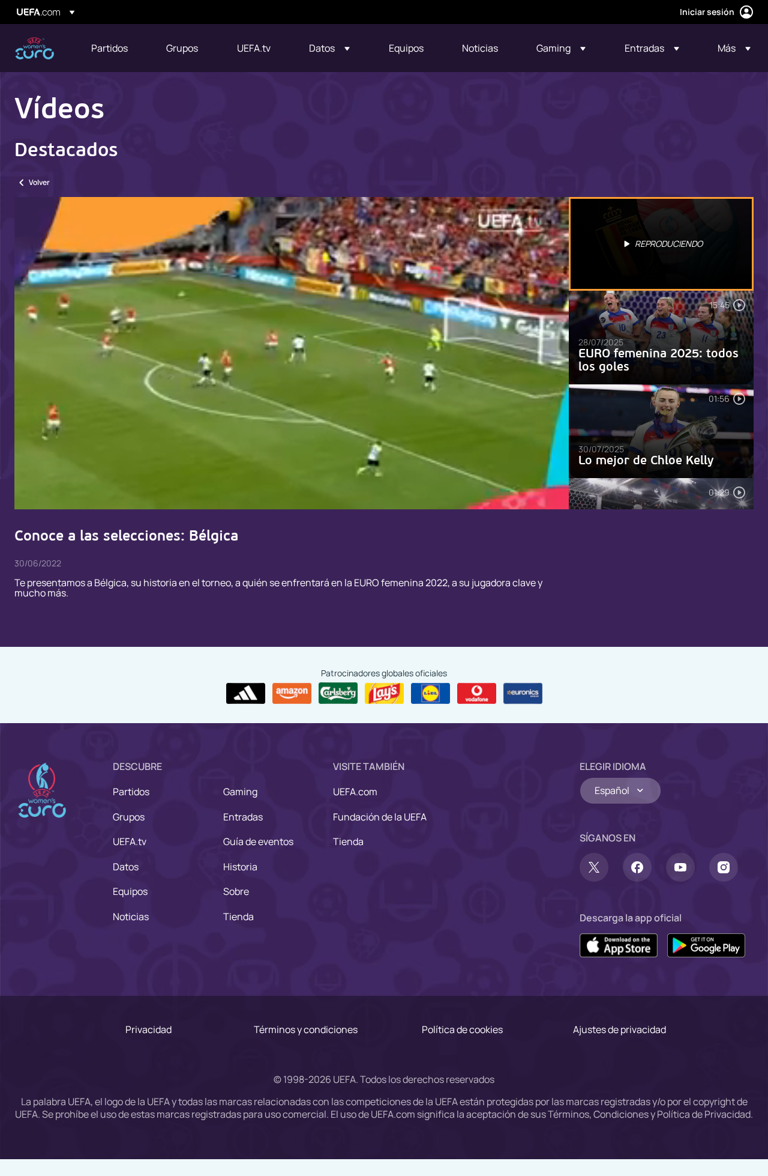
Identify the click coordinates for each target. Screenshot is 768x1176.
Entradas (243, 816)
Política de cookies (462, 1029)
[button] (329, 48)
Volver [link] (39, 182)
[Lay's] (384, 694)
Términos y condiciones (306, 1029)
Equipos (130, 891)
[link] (109, 48)
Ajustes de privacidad (619, 1029)
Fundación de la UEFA (380, 816)
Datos (126, 866)
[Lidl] (430, 694)
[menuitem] (113, 48)
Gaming (240, 791)
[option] (661, 244)
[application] (291, 353)
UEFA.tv (129, 841)
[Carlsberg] (338, 693)
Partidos (131, 791)
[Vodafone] (476, 694)
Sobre (236, 891)
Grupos (129, 816)
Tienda (238, 916)
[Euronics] (522, 694)
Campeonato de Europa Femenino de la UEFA (34, 48)
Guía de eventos (258, 841)
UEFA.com (355, 791)
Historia (240, 866)
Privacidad (148, 1029)
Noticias (131, 916)
